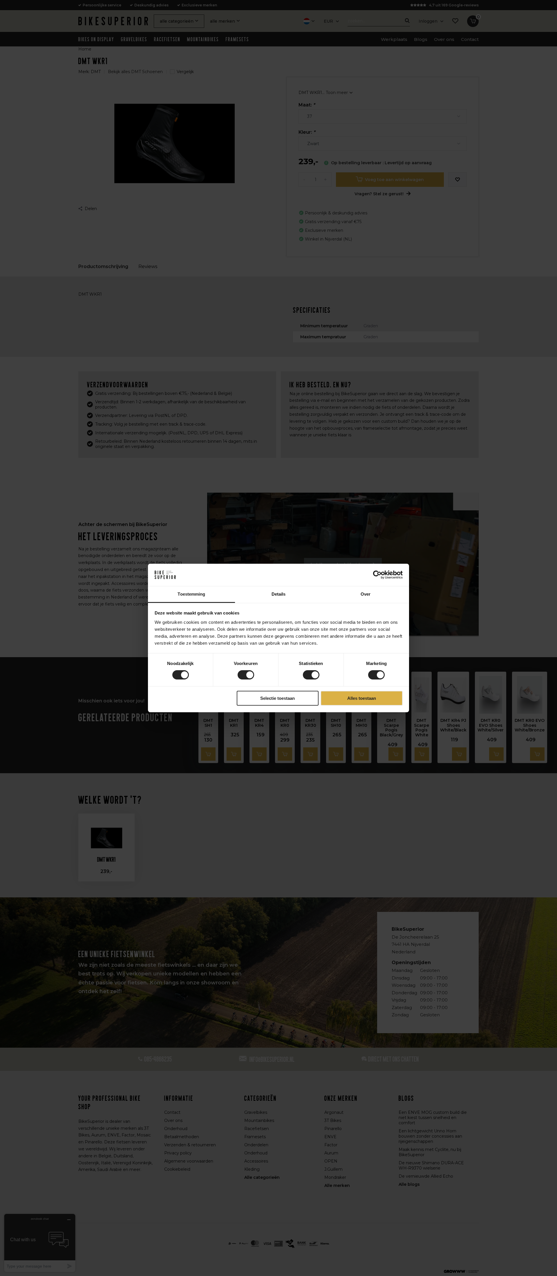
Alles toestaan (361, 698)
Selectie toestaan (277, 698)
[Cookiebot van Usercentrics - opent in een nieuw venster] (377, 574)
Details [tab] (279, 594)
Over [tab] (365, 594)
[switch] (246, 674)
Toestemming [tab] (191, 594)
